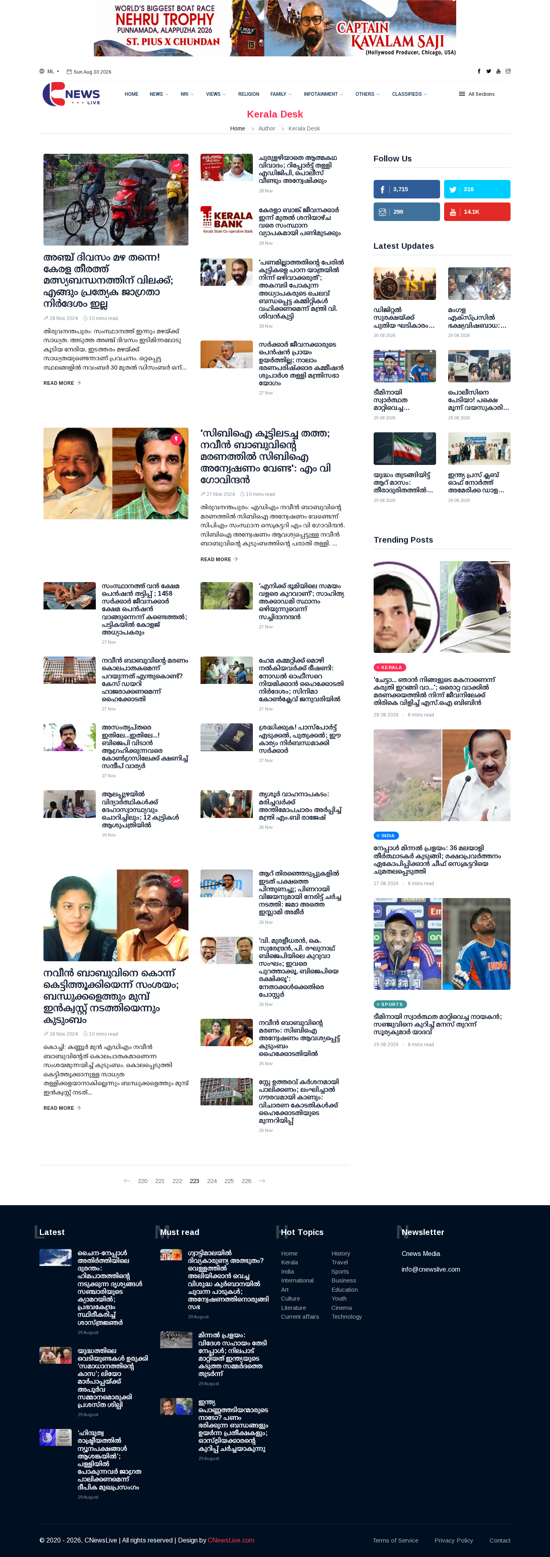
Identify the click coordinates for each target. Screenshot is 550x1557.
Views (213, 94)
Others (365, 94)
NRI (184, 94)
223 (194, 1180)
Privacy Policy (453, 1540)
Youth (339, 1298)
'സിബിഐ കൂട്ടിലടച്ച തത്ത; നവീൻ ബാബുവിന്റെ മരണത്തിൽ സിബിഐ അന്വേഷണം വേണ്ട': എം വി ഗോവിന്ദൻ (266, 456)
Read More (58, 383)
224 (212, 1180)
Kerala (289, 1262)
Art (285, 1289)
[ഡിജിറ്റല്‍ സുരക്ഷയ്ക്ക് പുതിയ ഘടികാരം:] (405, 283)
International (297, 1280)
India (287, 1271)
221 (160, 1180)
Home (132, 94)
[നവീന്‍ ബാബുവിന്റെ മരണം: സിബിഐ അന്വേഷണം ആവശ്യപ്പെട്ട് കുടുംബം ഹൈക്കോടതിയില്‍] (227, 1039)
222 (177, 1180)
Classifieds (407, 94)
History (341, 1253)
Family (278, 94)
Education (344, 1289)
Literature (293, 1307)
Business (343, 1280)
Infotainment (321, 94)
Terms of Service (395, 1540)
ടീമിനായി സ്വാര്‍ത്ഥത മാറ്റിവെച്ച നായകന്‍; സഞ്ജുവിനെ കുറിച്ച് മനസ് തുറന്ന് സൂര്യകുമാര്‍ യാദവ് (438, 1024)
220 (142, 1180)
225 (229, 1180)
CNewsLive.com (231, 1540)
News (156, 94)
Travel (339, 1262)
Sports (340, 1271)
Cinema (341, 1307)
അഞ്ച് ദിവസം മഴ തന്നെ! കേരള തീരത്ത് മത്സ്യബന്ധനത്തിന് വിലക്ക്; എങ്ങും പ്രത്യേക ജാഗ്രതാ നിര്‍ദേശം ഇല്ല (108, 280)
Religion (248, 94)
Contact (500, 1540)
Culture (290, 1298)
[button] (49, 71)
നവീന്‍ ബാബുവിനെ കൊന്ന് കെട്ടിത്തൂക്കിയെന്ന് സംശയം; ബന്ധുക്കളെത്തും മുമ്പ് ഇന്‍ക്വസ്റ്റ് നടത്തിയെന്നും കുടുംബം (111, 995)
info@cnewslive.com (431, 1269)
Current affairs (300, 1316)
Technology (346, 1316)
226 (246, 1180)
